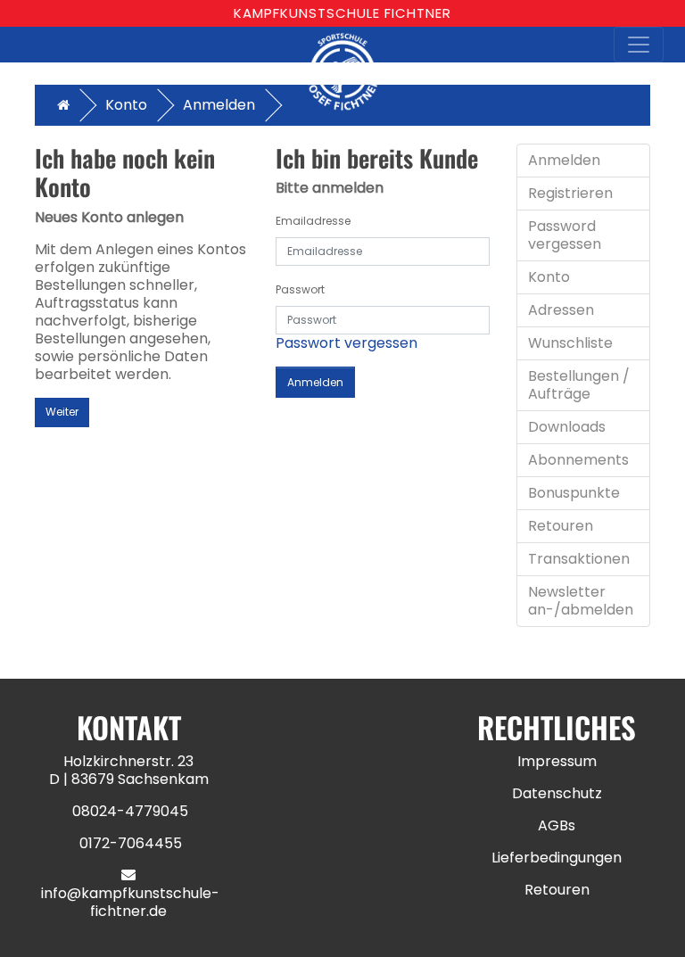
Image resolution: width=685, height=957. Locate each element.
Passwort (300, 289)
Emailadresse (313, 220)
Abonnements (578, 460)
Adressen (561, 310)
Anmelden (219, 105)
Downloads (567, 427)
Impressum (557, 761)
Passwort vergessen (346, 343)
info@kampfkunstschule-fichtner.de (130, 902)
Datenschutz (557, 793)
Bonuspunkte (574, 493)
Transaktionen (579, 559)
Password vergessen (564, 235)
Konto (126, 105)
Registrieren (570, 193)
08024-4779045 (130, 811)
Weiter (61, 411)
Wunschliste (570, 343)
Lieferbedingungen (556, 857)
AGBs (556, 825)
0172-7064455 (130, 843)
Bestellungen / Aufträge (579, 385)
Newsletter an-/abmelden (580, 601)
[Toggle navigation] (639, 44)
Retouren (560, 526)
